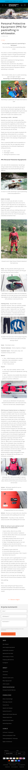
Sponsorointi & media (8, 653)
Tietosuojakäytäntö (21, 764)
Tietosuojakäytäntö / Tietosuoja (10, 738)
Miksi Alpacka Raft (7, 680)
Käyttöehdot (7, 766)
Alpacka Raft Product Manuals (10, 714)
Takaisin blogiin (15, 599)
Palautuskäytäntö (13, 764)
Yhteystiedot (21, 766)
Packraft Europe (14, 763)
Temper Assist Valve (7, 717)
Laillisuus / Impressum (8, 732)
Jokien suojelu (6, 683)
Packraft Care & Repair (8, 720)
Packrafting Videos (7, 723)
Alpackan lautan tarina (8, 677)
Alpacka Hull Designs (8, 708)
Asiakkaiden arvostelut (8, 650)
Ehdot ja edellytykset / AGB (9, 735)
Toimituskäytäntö (14, 766)
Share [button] (3, 40)
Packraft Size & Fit (7, 711)
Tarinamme (5, 671)
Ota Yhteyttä (5, 644)
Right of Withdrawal (7, 741)
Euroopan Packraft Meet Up (9, 690)
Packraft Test (6, 705)
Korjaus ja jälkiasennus (8, 659)
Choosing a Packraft (7, 702)
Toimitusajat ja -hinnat (8, 656)
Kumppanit (5, 662)
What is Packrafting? (8, 698)
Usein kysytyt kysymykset (9, 647)
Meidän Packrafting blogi (8, 687)
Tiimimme (5, 674)
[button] (2, 5)
